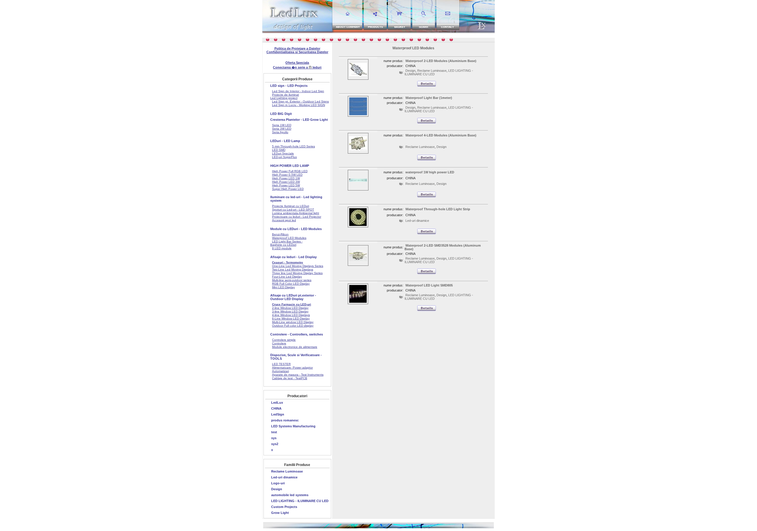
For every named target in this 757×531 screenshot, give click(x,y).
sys (273, 438)
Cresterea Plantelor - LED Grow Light (299, 119)
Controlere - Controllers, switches (296, 334)
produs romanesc (285, 420)
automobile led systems (289, 495)
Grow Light (280, 512)
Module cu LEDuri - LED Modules (296, 229)
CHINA (276, 408)
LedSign (277, 414)
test (274, 432)
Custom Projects (284, 507)
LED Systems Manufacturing (293, 426)
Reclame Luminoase (287, 471)
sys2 (274, 444)
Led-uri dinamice (284, 477)
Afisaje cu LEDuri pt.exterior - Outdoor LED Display (293, 297)
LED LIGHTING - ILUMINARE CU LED (300, 501)
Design (276, 489)
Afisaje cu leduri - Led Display (293, 257)
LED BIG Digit (281, 113)
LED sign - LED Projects (289, 85)
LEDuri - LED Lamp (285, 141)
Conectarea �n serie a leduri (297, 67)
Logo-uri (278, 483)
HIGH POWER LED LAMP (289, 165)
